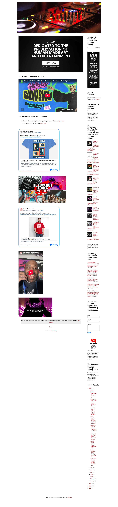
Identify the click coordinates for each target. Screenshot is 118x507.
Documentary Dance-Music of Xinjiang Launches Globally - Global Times (93, 286)
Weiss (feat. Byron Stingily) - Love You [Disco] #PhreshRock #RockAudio (93, 236)
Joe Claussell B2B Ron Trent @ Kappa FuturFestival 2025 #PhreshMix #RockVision (93, 226)
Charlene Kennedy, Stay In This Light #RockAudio (96, 216)
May (91, 472)
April (91, 474)
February (92, 478)
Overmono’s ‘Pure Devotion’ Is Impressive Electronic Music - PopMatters (92, 280)
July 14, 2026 (43, 123)
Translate (97, 99)
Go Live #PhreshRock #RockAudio (96, 209)
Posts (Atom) (54, 331)
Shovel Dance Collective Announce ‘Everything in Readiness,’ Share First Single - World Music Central (92, 272)
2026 (90, 388)
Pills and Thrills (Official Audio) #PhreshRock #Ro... (93, 445)
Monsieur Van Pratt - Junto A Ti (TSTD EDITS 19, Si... (93, 402)
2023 (90, 488)
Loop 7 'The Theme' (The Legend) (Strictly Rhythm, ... (93, 411)
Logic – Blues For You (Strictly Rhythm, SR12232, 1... (93, 462)
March (91, 476)
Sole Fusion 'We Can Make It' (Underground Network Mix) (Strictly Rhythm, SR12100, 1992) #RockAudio (93, 146)
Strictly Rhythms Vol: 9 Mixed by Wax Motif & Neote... (93, 420)
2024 (90, 486)
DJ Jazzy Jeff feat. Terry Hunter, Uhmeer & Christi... (93, 436)
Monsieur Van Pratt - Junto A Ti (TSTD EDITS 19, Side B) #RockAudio (93, 191)
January (92, 481)
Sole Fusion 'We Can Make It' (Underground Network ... (93, 429)
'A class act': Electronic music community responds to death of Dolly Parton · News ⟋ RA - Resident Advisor (93, 293)
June (91, 470)
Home (50, 327)
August (92, 390)
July (91, 467)
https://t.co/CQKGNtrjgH (58, 121)
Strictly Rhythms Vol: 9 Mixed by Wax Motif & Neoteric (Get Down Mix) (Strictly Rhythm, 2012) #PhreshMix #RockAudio (93, 169)
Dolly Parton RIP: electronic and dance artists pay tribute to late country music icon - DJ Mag (93, 264)
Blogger (70, 497)
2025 (90, 483)
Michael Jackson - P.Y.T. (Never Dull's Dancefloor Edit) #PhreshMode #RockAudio (93, 200)
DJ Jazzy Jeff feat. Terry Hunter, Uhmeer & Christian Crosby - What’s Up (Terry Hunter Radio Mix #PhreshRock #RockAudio (93, 157)
